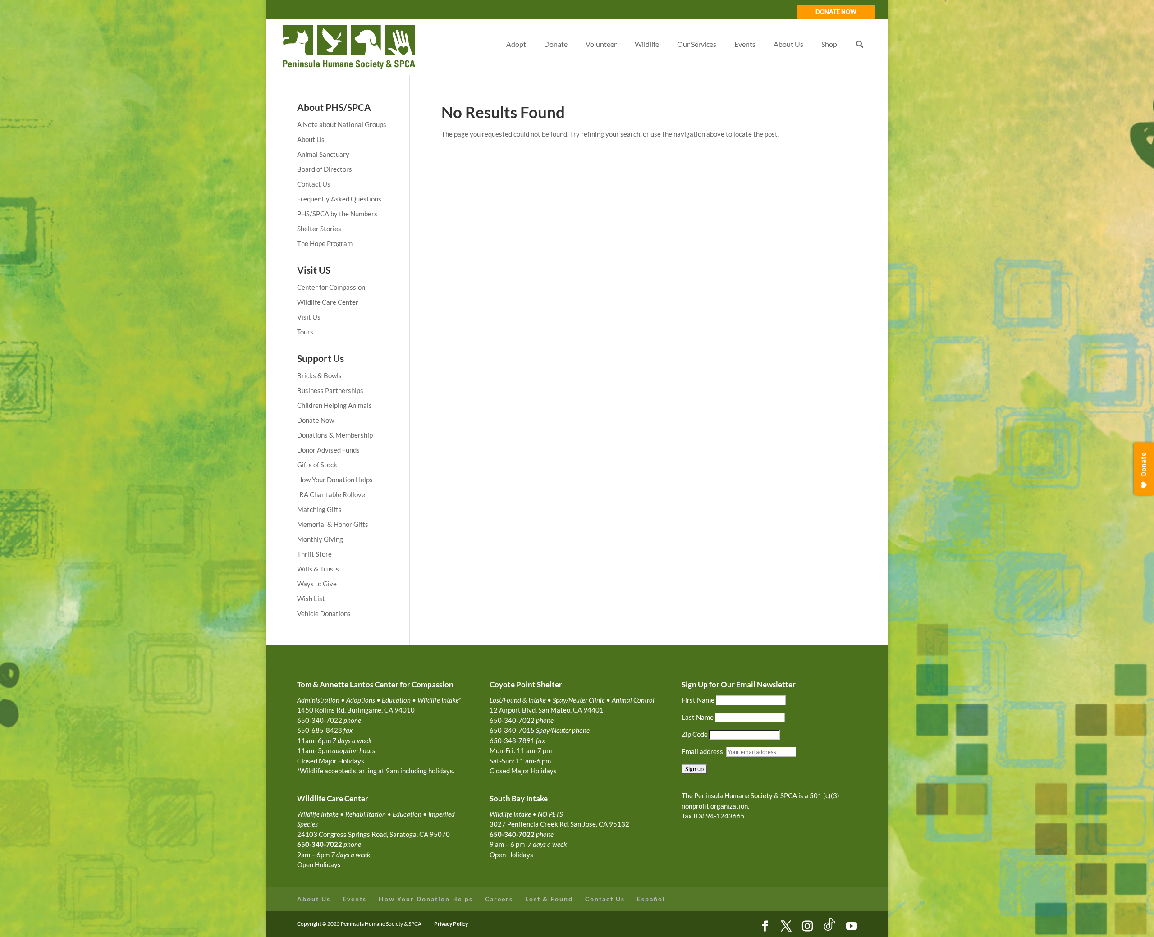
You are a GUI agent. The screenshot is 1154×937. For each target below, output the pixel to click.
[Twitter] (786, 926)
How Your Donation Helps (335, 479)
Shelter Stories (319, 228)
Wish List (311, 598)
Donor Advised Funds (328, 450)
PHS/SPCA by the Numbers (337, 214)
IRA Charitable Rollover (332, 494)
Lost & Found (549, 899)
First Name (698, 700)
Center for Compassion (331, 287)
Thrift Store (314, 554)
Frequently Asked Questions (339, 199)
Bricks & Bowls (319, 375)
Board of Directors (324, 169)
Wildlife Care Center (327, 302)
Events (354, 899)
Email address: (704, 751)
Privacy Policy (451, 923)
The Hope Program (325, 243)
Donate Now (315, 420)
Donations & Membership (335, 435)
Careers (499, 899)
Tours (305, 332)
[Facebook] (765, 926)
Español (651, 899)
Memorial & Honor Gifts (332, 524)
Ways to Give (317, 584)
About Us (311, 139)
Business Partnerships (330, 390)
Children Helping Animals (334, 405)
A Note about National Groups (341, 124)
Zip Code (695, 734)
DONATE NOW (835, 12)
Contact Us (313, 184)
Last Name (698, 717)
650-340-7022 (512, 834)
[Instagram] (807, 926)
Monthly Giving (320, 539)
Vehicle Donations (324, 613)
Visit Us (309, 317)
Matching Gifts (319, 509)
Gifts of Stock (317, 465)
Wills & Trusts (318, 569)
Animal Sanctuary (323, 154)
